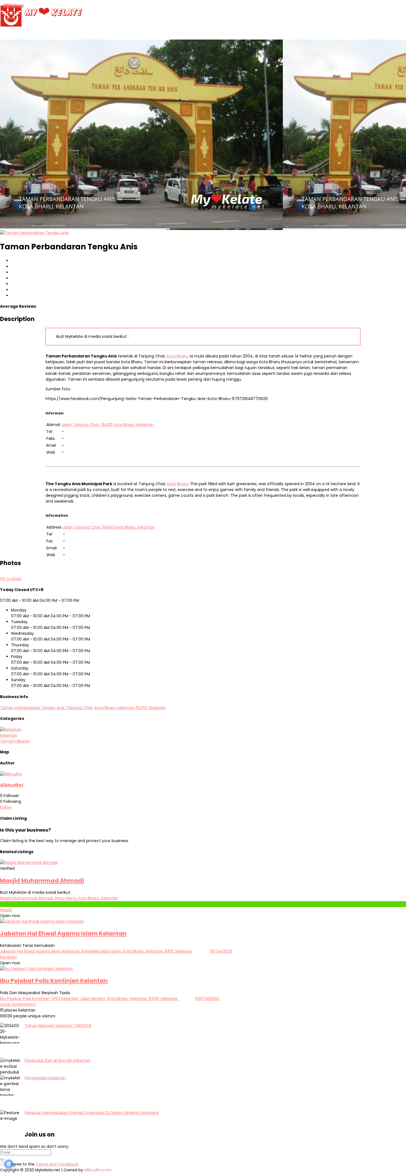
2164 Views (13, 5)
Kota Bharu (177, 356)
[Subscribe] (2, 1159)
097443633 (221, 951)
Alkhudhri (11, 785)
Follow (6, 807)
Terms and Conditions (57, 1164)
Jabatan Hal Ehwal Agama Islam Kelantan (63, 933)
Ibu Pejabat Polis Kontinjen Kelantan (54, 981)
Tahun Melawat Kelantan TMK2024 (58, 1025)
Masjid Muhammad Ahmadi (42, 881)
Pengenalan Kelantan (45, 1078)
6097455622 (207, 998)
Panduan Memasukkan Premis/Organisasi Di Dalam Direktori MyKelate (92, 1112)
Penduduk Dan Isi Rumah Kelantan (57, 1060)
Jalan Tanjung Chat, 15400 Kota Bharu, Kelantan (108, 424)
